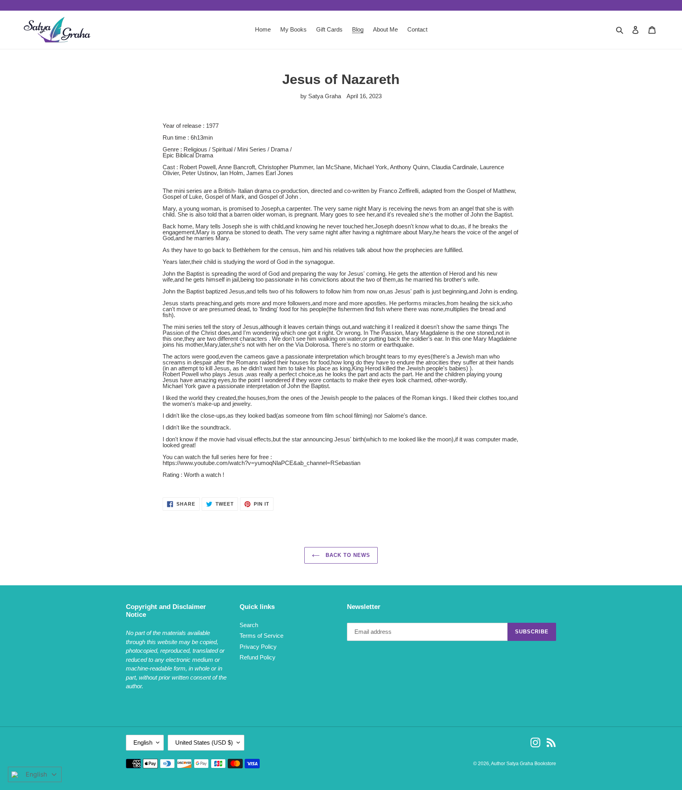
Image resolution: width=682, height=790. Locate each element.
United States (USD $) (204, 742)
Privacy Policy (258, 646)
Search (249, 625)
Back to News (347, 555)
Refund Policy (257, 657)
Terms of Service (261, 635)
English (142, 742)
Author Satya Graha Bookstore (523, 763)
